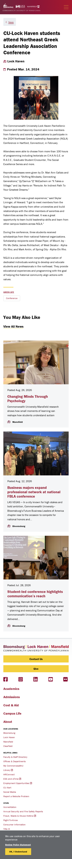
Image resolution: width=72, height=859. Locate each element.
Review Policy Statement (18, 844)
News (11, 22)
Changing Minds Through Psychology (27, 398)
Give (36, 668)
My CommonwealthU (13, 765)
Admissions (11, 697)
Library (6, 770)
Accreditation (9, 807)
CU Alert (7, 787)
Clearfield (8, 746)
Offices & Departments (14, 761)
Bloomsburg (9, 732)
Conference (11, 298)
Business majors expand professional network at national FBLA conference (33, 492)
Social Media (9, 791)
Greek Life (8, 292)
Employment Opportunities (16, 783)
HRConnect (9, 774)
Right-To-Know (10, 820)
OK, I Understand (18, 851)
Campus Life (12, 713)
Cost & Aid (11, 705)
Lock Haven (9, 737)
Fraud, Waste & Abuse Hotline (18, 815)
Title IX (6, 828)
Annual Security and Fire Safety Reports (23, 811)
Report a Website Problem (16, 796)
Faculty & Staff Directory (15, 756)
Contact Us (36, 659)
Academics (11, 689)
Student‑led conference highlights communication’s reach (35, 593)
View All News (13, 326)
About (7, 721)
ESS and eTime (10, 778)
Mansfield (8, 741)
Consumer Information (14, 824)
